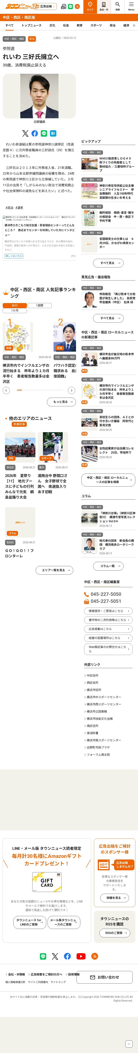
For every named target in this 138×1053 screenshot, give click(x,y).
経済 (126, 25)
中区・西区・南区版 (19, 17)
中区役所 (92, 675)
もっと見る (60, 402)
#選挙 (19, 207)
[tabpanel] (39, 99)
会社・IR (104, 9)
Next (71, 390)
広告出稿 (46, 6)
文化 (52, 25)
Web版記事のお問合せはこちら (107, 649)
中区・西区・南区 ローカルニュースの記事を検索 (107, 480)
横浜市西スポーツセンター (104, 704)
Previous (6, 390)
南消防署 (92, 733)
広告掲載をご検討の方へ (46, 974)
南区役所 (92, 726)
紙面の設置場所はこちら (104, 638)
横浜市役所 (94, 690)
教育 (79, 25)
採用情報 (74, 974)
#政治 (9, 207)
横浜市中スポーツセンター (104, 697)
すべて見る (107, 263)
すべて (9, 25)
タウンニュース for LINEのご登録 (28, 922)
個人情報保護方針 (15, 982)
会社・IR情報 (16, 974)
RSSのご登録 (113, 933)
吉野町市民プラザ (98, 747)
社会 (66, 25)
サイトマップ (58, 982)
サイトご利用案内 (38, 982)
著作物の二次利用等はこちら (107, 620)
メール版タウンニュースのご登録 (63, 922)
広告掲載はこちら (100, 629)
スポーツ (96, 25)
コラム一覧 (107, 566)
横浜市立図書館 (97, 711)
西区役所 (92, 682)
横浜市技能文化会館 (100, 718)
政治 (113, 25)
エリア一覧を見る (53, 570)
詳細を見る (114, 898)
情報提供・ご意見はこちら (106, 611)
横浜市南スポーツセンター (104, 740)
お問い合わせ (108, 977)
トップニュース (32, 25)
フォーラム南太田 (98, 754)
